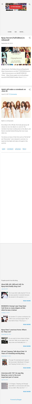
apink (3, 149)
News (24, 149)
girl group (18, 149)
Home (10, 32)
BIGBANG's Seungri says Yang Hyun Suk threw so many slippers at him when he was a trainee (13, 308)
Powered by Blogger (16, 399)
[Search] (30, 4)
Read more (27, 301)
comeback (10, 149)
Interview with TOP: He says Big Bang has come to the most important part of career (12, 375)
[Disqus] (16, 175)
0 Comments (13, 94)
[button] (30, 38)
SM (16, 32)
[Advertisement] (16, 20)
